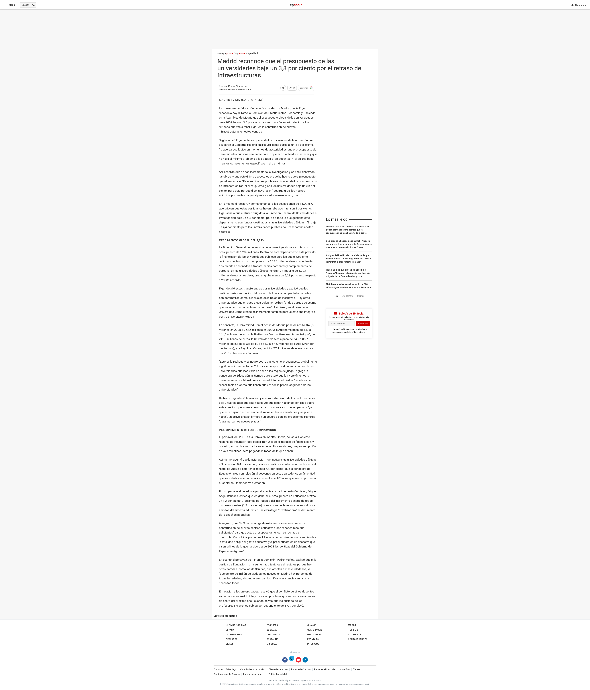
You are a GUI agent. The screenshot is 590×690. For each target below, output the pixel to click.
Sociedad (272, 630)
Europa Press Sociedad (233, 86)
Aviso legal (231, 669)
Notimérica (354, 634)
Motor (352, 625)
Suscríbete (363, 323)
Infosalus (313, 644)
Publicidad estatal (278, 674)
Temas (356, 669)
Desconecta (314, 634)
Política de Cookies (301, 669)
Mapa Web (345, 669)
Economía (272, 625)
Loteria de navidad (252, 674)
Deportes (231, 639)
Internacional (234, 634)
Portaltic (272, 639)
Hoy (336, 296)
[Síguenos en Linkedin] (305, 660)
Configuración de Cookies (227, 674)
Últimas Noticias (236, 625)
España (230, 630)
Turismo (353, 630)
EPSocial (272, 644)
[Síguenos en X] (292, 660)
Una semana (347, 296)
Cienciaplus (274, 634)
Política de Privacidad (325, 669)
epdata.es (313, 639)
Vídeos (230, 644)
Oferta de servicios (278, 669)
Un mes (360, 296)
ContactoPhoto (358, 639)
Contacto (218, 669)
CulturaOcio (315, 630)
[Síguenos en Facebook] (285, 660)
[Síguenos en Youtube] (298, 660)
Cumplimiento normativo (252, 669)
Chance (311, 625)
